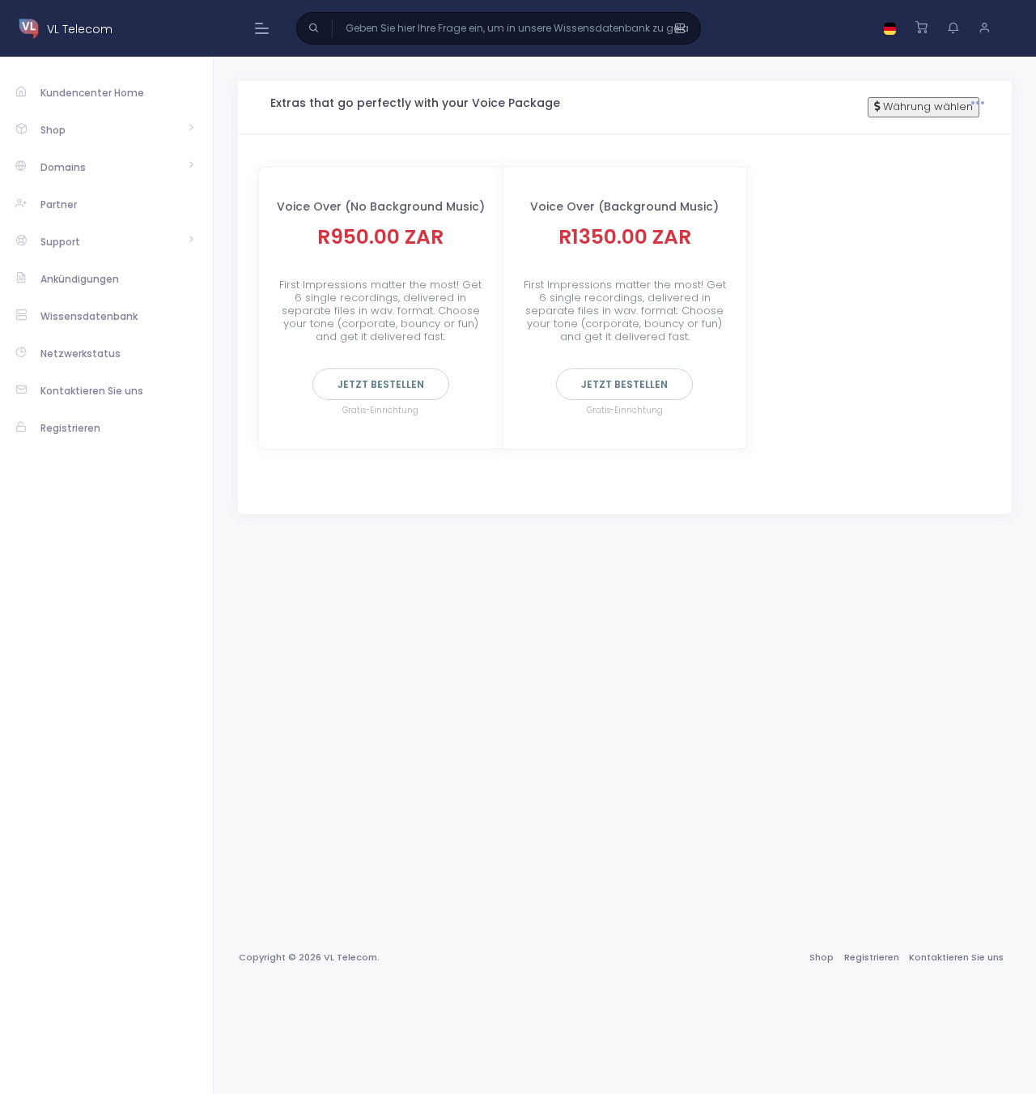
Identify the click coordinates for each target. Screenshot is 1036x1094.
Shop (821, 957)
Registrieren (871, 957)
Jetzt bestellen (381, 384)
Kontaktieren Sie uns (956, 957)
